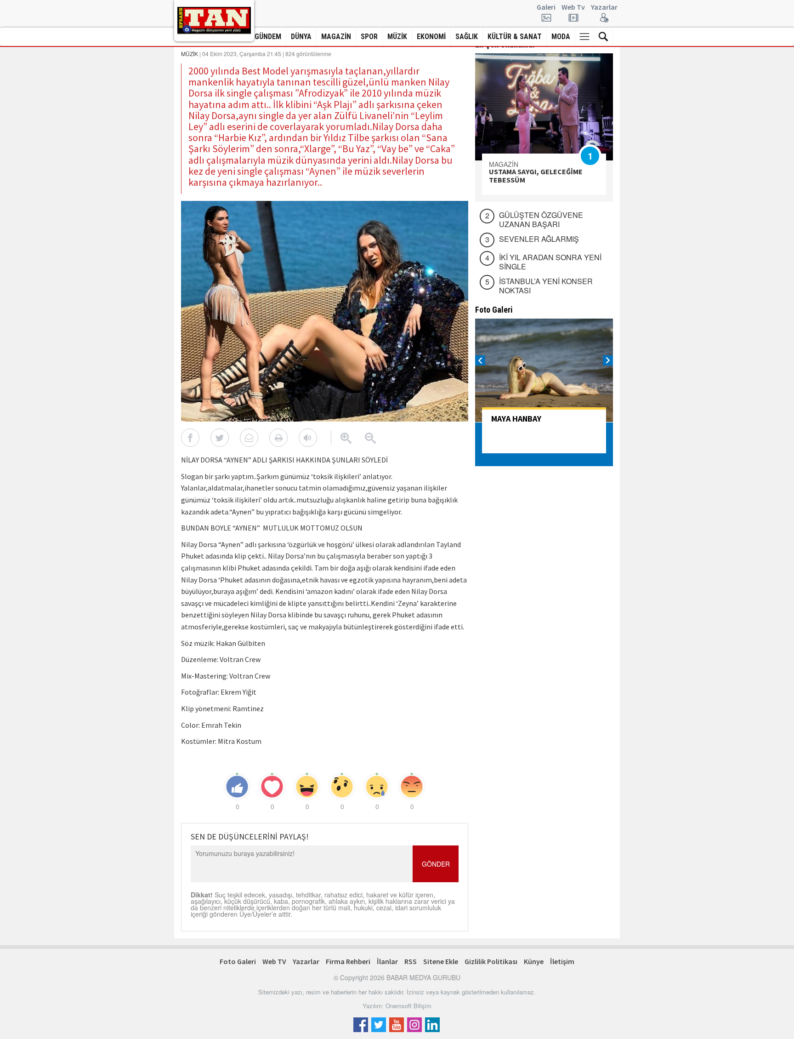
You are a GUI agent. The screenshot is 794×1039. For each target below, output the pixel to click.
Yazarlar (604, 7)
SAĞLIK (466, 36)
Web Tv (573, 7)
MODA (560, 36)
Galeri (546, 7)
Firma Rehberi (348, 961)
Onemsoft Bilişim (408, 1005)
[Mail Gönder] (249, 437)
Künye (534, 961)
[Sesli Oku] (308, 437)
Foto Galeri (238, 961)
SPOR (369, 36)
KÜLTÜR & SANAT (515, 36)
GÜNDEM (268, 36)
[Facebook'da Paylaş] (190, 437)
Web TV (274, 961)
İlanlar (387, 961)
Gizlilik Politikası (491, 961)
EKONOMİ (431, 36)
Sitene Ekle (440, 961)
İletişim (562, 961)
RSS (410, 961)
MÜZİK (397, 36)
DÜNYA (301, 36)
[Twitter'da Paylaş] (219, 437)
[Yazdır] (278, 437)
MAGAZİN (336, 36)
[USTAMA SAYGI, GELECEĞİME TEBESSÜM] (544, 106)
